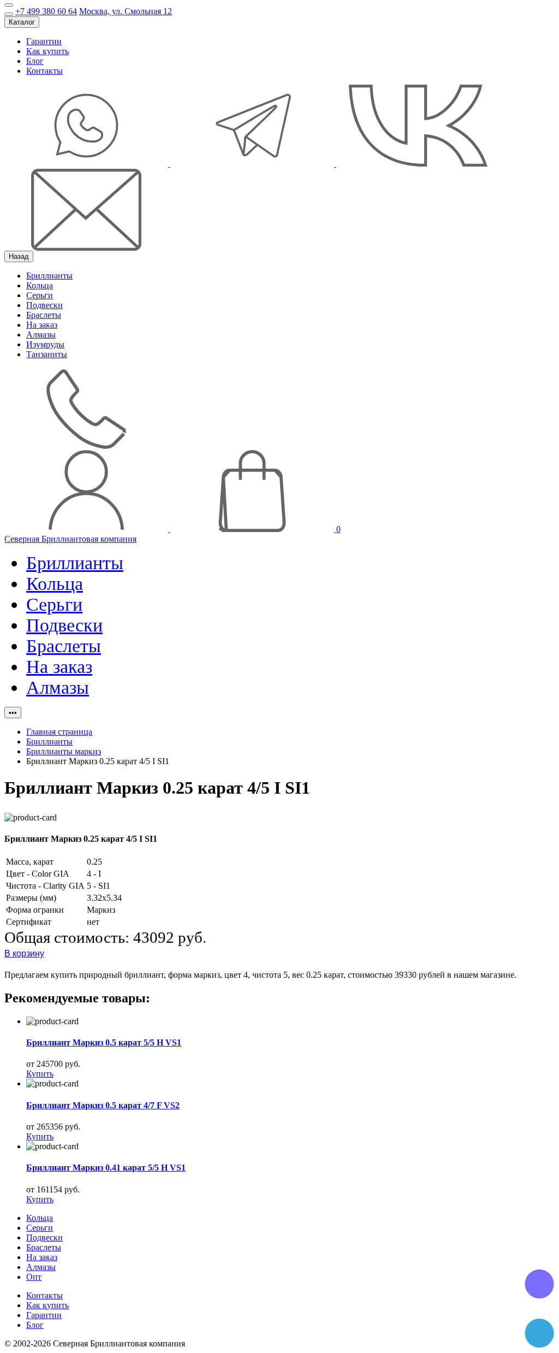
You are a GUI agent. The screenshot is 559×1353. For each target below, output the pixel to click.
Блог (35, 61)
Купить (39, 1073)
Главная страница (59, 731)
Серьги (39, 295)
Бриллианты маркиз (63, 751)
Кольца (39, 285)
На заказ (41, 324)
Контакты (44, 70)
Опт (33, 1276)
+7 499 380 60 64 (46, 11)
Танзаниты (46, 354)
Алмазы (41, 334)
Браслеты (43, 315)
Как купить (47, 51)
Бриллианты (49, 275)
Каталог (22, 22)
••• (13, 712)
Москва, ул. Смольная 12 (125, 11)
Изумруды (45, 344)
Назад (19, 256)
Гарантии (44, 41)
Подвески (44, 305)
